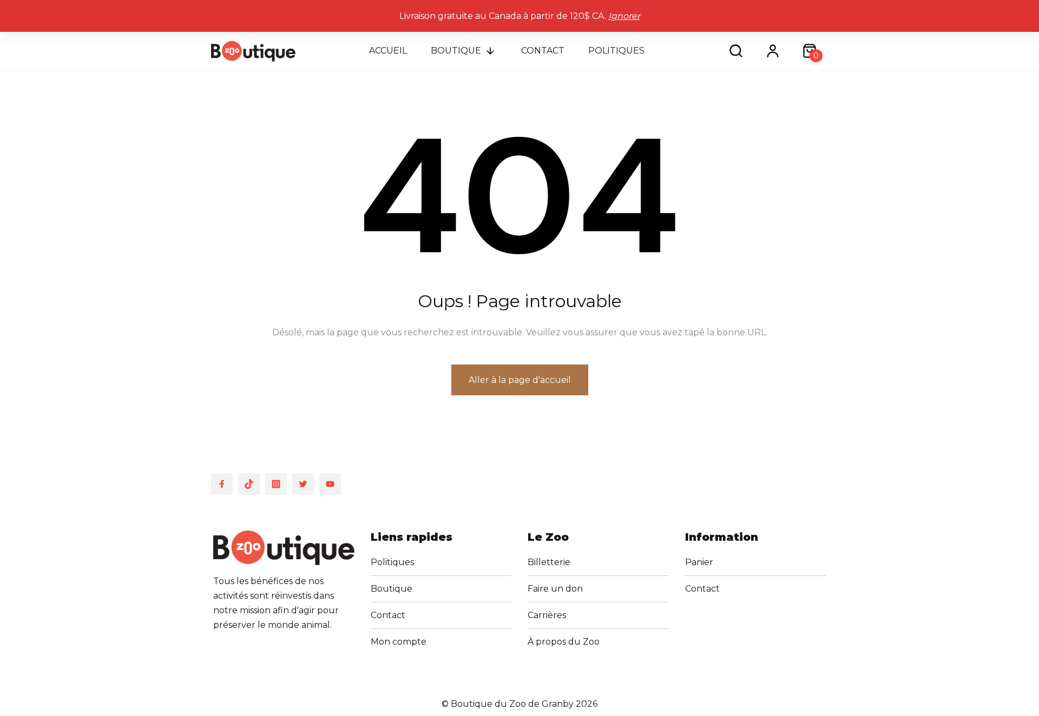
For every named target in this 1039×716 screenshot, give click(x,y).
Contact (542, 50)
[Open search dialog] (736, 51)
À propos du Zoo (564, 642)
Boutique (456, 50)
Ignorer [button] (624, 16)
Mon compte (398, 642)
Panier (699, 562)
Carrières (547, 615)
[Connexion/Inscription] (772, 51)
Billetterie (549, 562)
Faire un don (555, 589)
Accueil (388, 50)
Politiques (616, 50)
